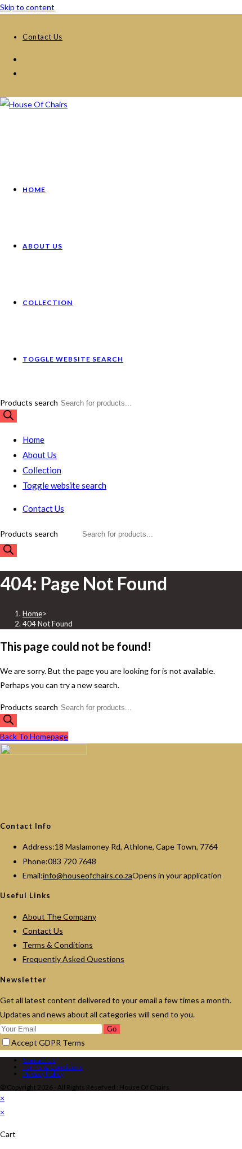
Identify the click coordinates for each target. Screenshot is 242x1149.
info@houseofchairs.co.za (87, 875)
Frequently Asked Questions (73, 959)
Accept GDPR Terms (48, 1042)
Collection (42, 470)
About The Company (59, 916)
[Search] (8, 416)
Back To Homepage (34, 736)
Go (111, 1029)
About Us (40, 455)
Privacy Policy (43, 1073)
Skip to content (27, 7)
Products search (30, 402)
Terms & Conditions (58, 945)
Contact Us (43, 930)
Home (33, 439)
